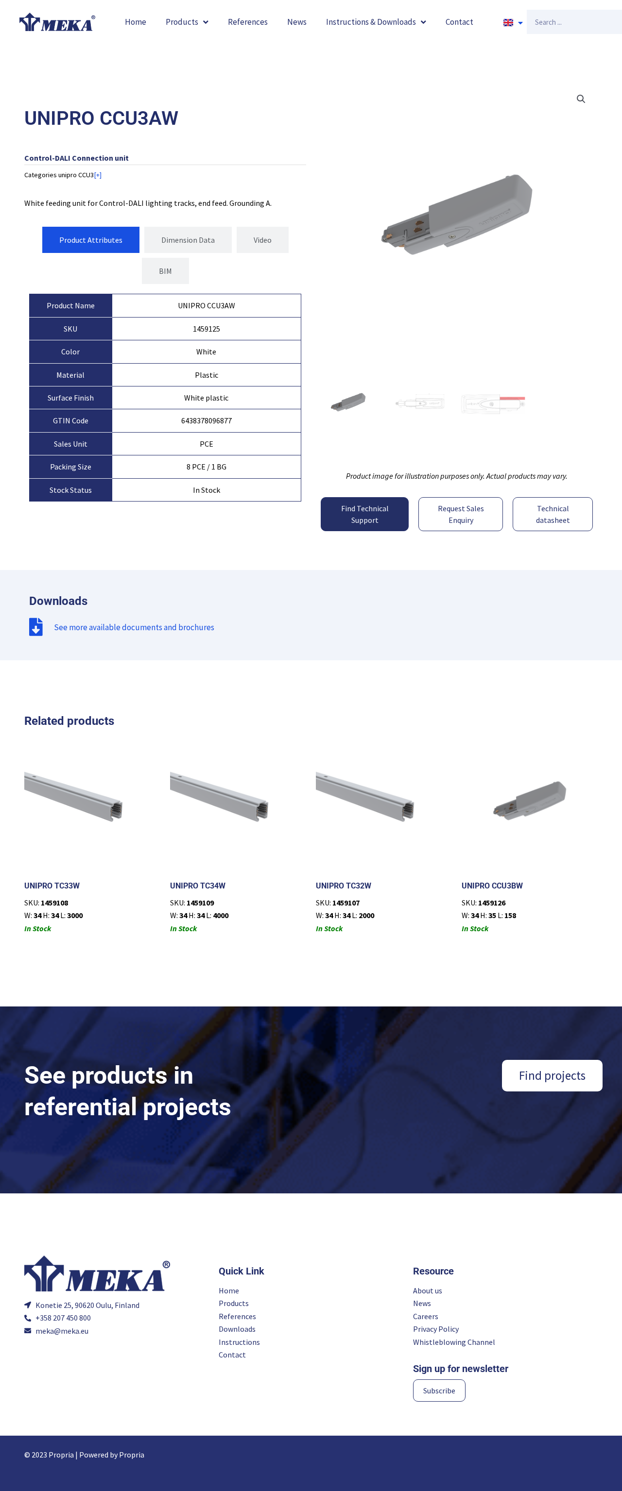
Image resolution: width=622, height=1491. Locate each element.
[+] (98, 174)
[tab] (90, 240)
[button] (581, 99)
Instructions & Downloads (371, 22)
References (248, 22)
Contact (459, 22)
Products (182, 22)
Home (135, 22)
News (297, 22)
